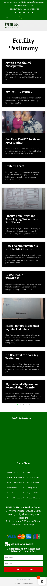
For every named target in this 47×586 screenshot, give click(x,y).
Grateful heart (14, 166)
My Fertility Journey (18, 92)
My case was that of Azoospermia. (18, 64)
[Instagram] (28, 12)
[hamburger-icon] (42, 25)
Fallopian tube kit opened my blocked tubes (22, 327)
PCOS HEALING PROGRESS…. (15, 277)
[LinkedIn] (24, 12)
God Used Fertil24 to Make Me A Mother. (22, 141)
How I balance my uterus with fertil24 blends (21, 247)
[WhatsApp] (32, 12)
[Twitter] (20, 12)
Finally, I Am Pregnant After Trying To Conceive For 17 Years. (21, 219)
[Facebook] (15, 12)
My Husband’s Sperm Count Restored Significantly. (23, 386)
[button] (6, 17)
